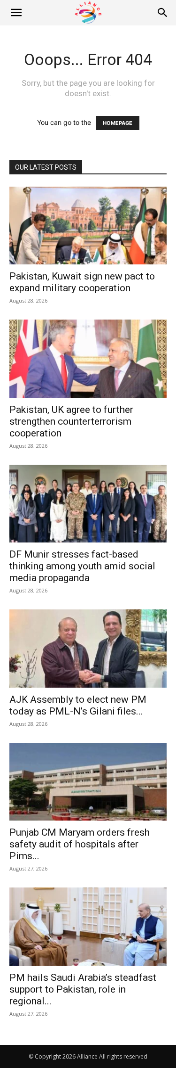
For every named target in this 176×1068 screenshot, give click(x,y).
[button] (16, 12)
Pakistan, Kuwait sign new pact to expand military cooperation (82, 282)
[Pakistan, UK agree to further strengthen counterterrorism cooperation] (88, 358)
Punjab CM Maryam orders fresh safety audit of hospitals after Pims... (79, 844)
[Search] (163, 12)
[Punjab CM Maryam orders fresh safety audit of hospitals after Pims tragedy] (88, 782)
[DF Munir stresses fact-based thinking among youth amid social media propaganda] (88, 503)
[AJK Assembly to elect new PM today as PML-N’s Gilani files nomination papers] (88, 648)
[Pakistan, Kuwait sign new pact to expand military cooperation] (88, 225)
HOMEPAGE (117, 123)
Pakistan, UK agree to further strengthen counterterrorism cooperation (71, 421)
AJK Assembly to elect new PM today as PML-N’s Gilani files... (77, 705)
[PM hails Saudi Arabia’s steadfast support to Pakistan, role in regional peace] (88, 926)
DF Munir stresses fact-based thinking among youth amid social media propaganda (82, 566)
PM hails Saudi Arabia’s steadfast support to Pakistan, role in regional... (82, 989)
